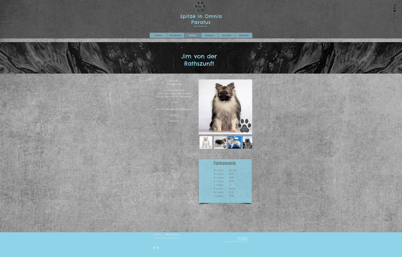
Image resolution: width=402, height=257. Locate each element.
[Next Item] (248, 107)
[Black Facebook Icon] (394, 5)
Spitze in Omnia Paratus (201, 19)
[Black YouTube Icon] (394, 11)
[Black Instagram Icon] (394, 8)
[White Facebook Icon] (154, 247)
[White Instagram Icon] (157, 247)
